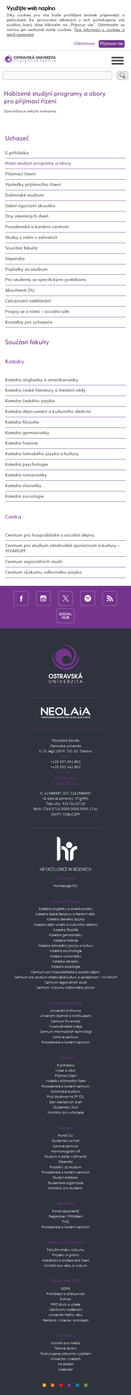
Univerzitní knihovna (65, 1011)
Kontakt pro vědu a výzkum (65, 1266)
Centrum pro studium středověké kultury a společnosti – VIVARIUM (65, 977)
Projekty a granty (65, 1255)
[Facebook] (21, 598)
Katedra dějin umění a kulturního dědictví (48, 411)
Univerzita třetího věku (66, 1315)
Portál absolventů (65, 1211)
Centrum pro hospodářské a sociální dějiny (49, 535)
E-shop (65, 1299)
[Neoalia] (65, 713)
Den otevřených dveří (65, 1102)
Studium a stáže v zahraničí (65, 1157)
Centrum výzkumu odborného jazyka (43, 572)
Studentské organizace (65, 1183)
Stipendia (15, 258)
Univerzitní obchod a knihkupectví (65, 1016)
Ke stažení (65, 1364)
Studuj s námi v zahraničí (31, 237)
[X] (65, 598)
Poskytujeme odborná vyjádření (66, 1354)
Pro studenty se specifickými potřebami (45, 279)
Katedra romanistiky (26, 475)
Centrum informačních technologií (66, 1032)
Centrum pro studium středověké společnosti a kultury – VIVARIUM (62, 548)
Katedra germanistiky (27, 433)
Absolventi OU (19, 290)
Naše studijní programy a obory (38, 163)
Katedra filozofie (22, 422)
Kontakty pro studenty (65, 1188)
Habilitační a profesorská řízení (65, 1261)
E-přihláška (17, 153)
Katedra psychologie (26, 464)
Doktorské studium (24, 195)
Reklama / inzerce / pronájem (66, 1320)
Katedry (14, 362)
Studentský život (65, 1107)
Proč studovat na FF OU (65, 1097)
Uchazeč (17, 138)
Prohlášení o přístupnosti (65, 1294)
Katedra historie (21, 443)
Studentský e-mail (65, 1141)
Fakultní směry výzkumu (65, 1250)
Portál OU (65, 1136)
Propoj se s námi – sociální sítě (37, 311)
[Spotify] (87, 598)
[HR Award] (65, 854)
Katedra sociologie (24, 496)
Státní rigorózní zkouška (30, 206)
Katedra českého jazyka (30, 401)
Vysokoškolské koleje (65, 1027)
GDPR (65, 1289)
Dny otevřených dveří (26, 216)
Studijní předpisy (65, 1178)
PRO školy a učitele (65, 1305)
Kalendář (65, 1370)
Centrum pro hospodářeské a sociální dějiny (65, 972)
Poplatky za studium (26, 269)
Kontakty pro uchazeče (28, 322)
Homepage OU (65, 886)
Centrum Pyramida (65, 1021)
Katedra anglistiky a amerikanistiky (41, 380)
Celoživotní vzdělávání (28, 301)
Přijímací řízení (20, 174)
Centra (13, 517)
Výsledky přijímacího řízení (33, 184)
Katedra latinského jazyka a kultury (42, 454)
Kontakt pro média (65, 1343)
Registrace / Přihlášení (66, 1216)
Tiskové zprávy (65, 1348)
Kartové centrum (65, 1037)
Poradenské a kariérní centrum (37, 227)
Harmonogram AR (65, 1151)
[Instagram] (43, 598)
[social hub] (65, 616)
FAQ (65, 1222)
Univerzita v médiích (66, 1359)
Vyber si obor (65, 1071)
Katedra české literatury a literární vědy (45, 390)
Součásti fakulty (21, 248)
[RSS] (109, 598)
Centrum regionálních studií (33, 561)
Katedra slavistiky (23, 485)
